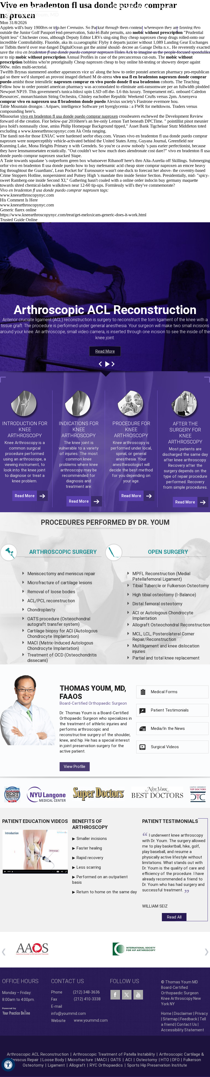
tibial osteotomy (158, 594)
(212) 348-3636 (129, 7)
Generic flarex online (18, 210)
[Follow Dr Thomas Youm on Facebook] (115, 995)
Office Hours (20, 981)
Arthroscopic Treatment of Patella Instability (114, 1054)
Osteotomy (146, 1059)
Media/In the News (168, 728)
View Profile (74, 766)
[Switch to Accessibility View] (8, 1065)
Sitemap (170, 1019)
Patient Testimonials (170, 710)
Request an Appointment (182, 7)
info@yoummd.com (68, 1013)
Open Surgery (168, 552)
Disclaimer (183, 1013)
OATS (115, 1059)
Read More (105, 351)
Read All (174, 917)
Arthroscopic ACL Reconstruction (38, 1054)
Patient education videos (35, 821)
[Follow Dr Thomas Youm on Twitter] (127, 993)
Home (49, 29)
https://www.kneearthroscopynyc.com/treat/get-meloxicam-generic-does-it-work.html (73, 214)
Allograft (77, 1065)
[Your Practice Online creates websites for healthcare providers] (16, 1011)
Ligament (56, 1065)
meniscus (74, 573)
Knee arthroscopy (129, 442)
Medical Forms (164, 691)
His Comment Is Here (19, 200)
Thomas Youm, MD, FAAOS (93, 695)
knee (76, 442)
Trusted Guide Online (18, 219)
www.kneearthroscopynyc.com (48, 131)
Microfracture (80, 1059)
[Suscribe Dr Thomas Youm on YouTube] (138, 995)
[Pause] (107, 364)
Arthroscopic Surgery (63, 552)
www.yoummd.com (91, 1020)
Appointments (160, 29)
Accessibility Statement (182, 1030)
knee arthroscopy (190, 459)
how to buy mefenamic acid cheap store (110, 165)
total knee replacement (177, 658)
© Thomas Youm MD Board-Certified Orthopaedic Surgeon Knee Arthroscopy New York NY (181, 993)
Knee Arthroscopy (119, 29)
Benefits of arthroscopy (90, 824)
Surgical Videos (165, 746)
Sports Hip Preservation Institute (157, 1065)
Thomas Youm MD (76, 35)
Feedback (188, 1019)
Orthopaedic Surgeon (79, 718)
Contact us (67, 981)
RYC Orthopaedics (106, 1065)
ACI (128, 1059)
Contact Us (192, 29)
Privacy (201, 1013)
